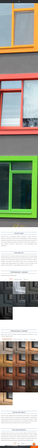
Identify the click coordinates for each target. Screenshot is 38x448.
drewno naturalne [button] (7, 339)
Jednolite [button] (26, 279)
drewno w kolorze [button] (17, 339)
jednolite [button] (26, 339)
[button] (19, 1)
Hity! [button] (11, 279)
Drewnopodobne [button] (18, 279)
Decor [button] (22, 443)
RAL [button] (18, 443)
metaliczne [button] (32, 339)
